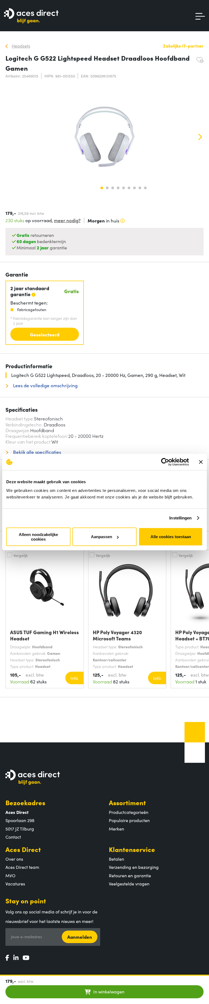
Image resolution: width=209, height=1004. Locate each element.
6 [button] (129, 188)
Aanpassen (101, 536)
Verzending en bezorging (134, 867)
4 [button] (118, 188)
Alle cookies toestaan (170, 536)
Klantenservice (132, 849)
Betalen (116, 859)
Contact (13, 837)
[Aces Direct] (31, 16)
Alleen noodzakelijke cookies (38, 536)
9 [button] (145, 188)
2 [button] (107, 188)
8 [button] (140, 188)
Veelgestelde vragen (129, 884)
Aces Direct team (22, 867)
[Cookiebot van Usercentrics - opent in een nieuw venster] (165, 462)
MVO (10, 875)
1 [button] (101, 188)
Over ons (14, 859)
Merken (116, 829)
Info (74, 678)
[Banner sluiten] (201, 462)
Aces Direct (23, 849)
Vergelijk (20, 555)
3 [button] (112, 188)
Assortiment (127, 802)
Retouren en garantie (130, 875)
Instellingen (180, 518)
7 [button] (134, 188)
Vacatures (15, 884)
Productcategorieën (128, 812)
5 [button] (123, 188)
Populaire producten (129, 820)
